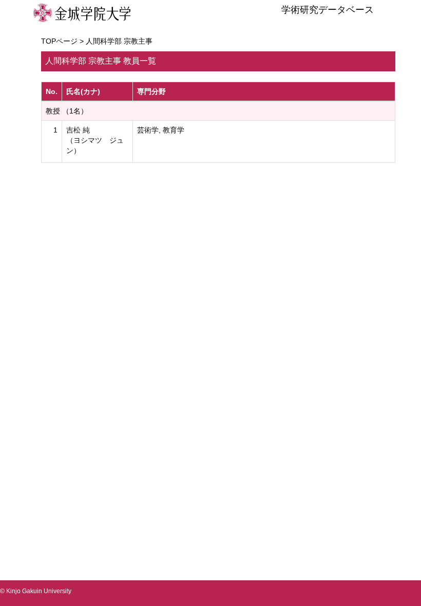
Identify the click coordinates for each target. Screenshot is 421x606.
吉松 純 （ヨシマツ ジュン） (95, 140)
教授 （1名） (67, 111)
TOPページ (59, 41)
